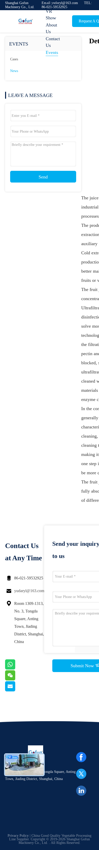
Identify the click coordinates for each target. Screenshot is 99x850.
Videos (52, 4)
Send (43, 176)
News (14, 71)
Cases (14, 59)
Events (52, 52)
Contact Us (53, 42)
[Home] (25, 21)
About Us (51, 28)
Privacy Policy (18, 836)
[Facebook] (81, 757)
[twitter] (81, 774)
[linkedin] (81, 791)
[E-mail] (16, 690)
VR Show (51, 14)
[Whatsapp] (16, 668)
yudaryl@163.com (29, 591)
